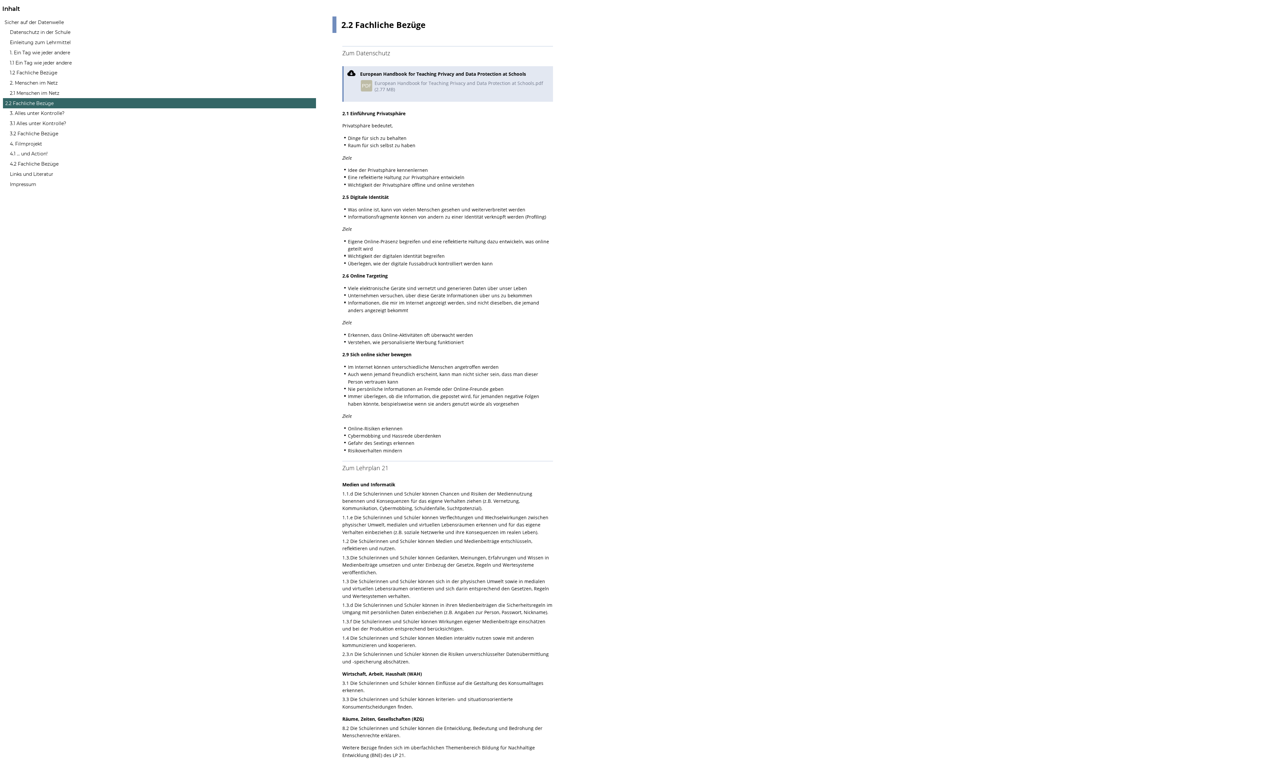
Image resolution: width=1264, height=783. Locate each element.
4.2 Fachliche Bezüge (34, 164)
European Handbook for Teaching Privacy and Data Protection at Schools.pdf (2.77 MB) (459, 86)
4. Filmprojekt (26, 144)
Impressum (23, 184)
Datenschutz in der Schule (40, 32)
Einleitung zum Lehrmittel (40, 42)
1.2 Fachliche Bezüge (33, 73)
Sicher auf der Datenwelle (34, 22)
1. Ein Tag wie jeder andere (40, 53)
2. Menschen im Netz (34, 83)
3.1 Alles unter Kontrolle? (38, 123)
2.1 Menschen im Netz (34, 93)
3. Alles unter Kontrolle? (37, 113)
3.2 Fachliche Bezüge (34, 134)
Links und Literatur (31, 174)
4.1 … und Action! (29, 154)
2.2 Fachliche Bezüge (29, 103)
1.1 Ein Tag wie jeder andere (41, 63)
